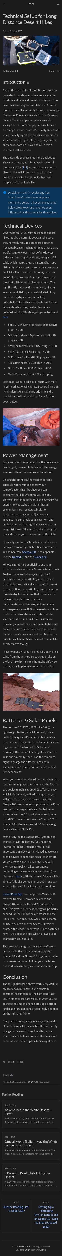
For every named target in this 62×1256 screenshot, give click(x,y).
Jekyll (43, 1249)
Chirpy (27, 1249)
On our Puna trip (12, 894)
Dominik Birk (11, 71)
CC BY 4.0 (32, 1082)
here (5, 317)
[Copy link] (11, 1075)
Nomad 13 (18, 557)
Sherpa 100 (29, 552)
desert (11, 1061)
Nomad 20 (40, 557)
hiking (20, 1061)
